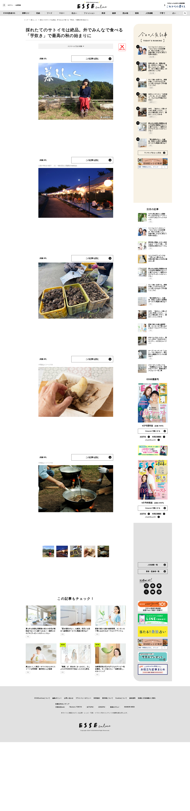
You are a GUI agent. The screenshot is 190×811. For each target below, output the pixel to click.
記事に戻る (122, 49)
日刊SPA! (101, 707)
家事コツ (25, 13)
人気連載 (149, 13)
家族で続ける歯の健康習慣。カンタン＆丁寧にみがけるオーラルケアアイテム (110, 630)
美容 (103, 13)
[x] (146, 591)
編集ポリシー (57, 698)
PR (28, 637)
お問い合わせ (68, 698)
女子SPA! (90, 707)
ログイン (10, 5)
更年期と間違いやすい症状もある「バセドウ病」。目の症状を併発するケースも (157, 244)
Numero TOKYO (76, 707)
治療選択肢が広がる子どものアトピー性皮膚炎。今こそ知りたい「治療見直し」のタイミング (110, 669)
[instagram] (146, 585)
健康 (114, 13)
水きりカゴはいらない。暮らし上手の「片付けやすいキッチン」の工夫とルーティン (157, 340)
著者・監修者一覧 (152, 571)
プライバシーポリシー (83, 698)
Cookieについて (121, 698)
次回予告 (143, 437)
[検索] (164, 166)
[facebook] (152, 585)
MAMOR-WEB (129, 707)
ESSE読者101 (9, 13)
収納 (38, 13)
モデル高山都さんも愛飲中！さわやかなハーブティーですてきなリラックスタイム (157, 216)
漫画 (137, 13)
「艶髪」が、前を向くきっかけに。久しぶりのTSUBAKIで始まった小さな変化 (75, 668)
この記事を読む (92, 59)
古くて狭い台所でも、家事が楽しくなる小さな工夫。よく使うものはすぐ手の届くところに (157, 82)
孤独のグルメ (114, 707)
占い (174, 13)
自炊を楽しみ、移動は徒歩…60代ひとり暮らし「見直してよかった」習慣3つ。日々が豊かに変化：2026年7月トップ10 (157, 67)
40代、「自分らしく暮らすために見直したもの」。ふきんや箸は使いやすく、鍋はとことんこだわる (157, 111)
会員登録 (18, 5)
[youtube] (152, 591)
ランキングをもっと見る (152, 153)
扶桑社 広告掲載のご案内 (146, 698)
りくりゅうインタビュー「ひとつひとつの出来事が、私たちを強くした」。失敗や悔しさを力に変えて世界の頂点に (157, 50)
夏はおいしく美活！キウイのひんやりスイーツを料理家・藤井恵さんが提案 (40, 668)
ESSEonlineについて (42, 698)
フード (49, 13)
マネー (62, 13)
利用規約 (97, 698)
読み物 (125, 13)
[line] (159, 585)
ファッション (89, 13)
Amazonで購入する (152, 431)
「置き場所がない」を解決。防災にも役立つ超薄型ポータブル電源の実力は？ (75, 630)
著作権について (107, 698)
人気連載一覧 (153, 565)
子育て (162, 13)
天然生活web (60, 707)
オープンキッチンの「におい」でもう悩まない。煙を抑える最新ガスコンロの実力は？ (157, 353)
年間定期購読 (156, 437)
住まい (74, 13)
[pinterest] (159, 591)
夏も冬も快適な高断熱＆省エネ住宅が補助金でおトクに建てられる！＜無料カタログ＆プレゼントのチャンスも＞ (40, 631)
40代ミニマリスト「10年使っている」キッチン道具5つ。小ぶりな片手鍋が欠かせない (157, 97)
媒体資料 (132, 698)
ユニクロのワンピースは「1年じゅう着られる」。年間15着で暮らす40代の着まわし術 (157, 258)
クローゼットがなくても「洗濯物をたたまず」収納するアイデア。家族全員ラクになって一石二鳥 (157, 367)
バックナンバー (150, 440)
